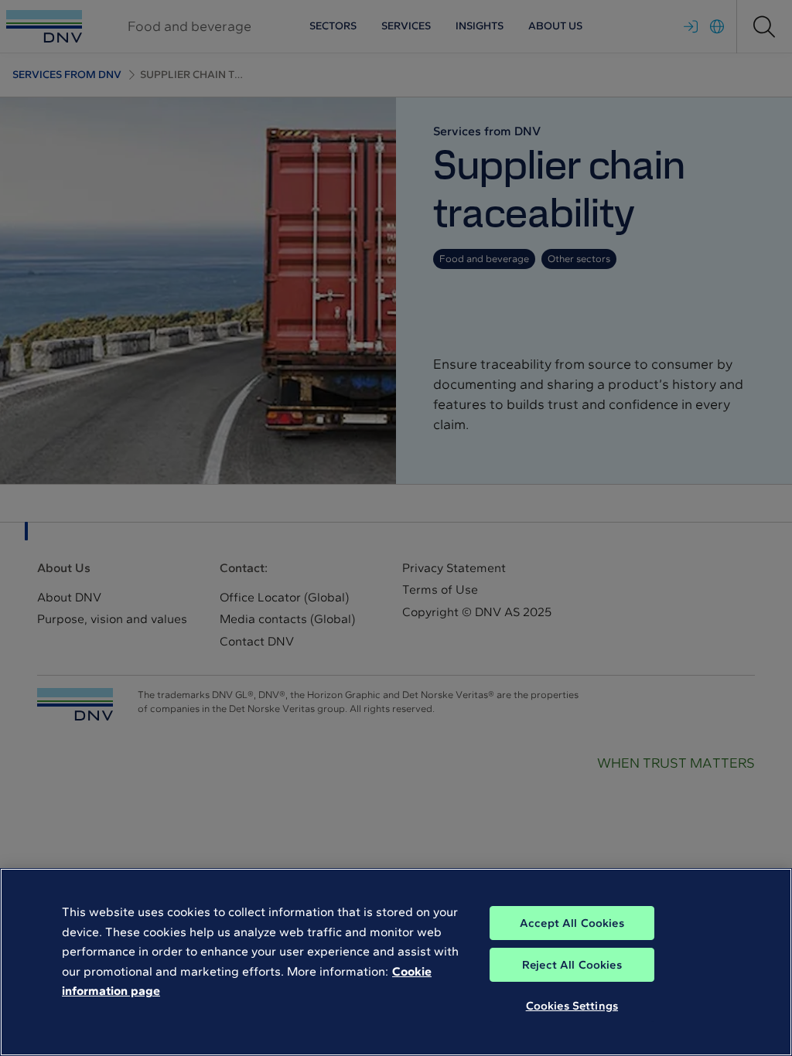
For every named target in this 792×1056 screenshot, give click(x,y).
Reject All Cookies (572, 965)
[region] (396, 962)
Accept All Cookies (572, 923)
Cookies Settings (572, 1006)
